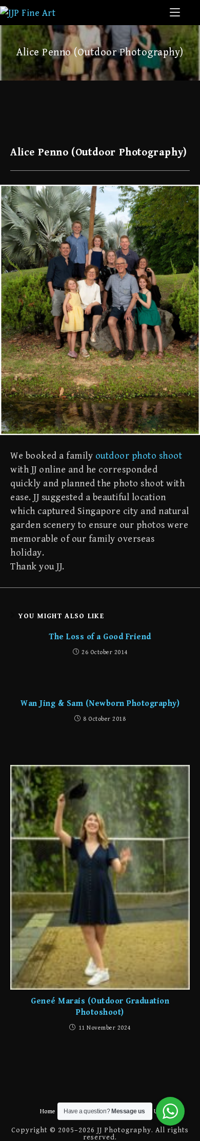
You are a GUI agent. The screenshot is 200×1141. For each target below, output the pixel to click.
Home (48, 1111)
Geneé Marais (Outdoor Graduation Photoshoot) (100, 1006)
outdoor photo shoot (139, 455)
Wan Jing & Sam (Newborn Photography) (100, 704)
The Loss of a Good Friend (100, 637)
